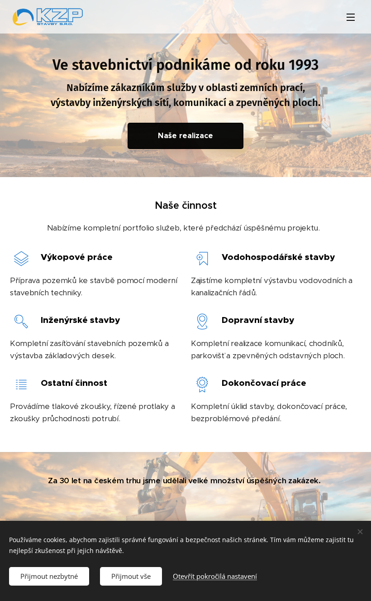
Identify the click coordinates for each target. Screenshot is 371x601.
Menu (351, 17)
